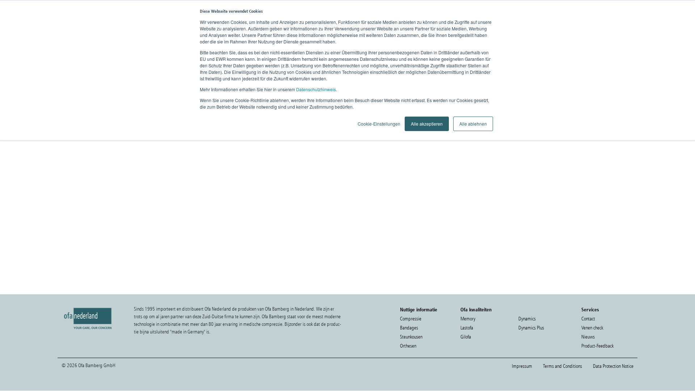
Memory (467, 319)
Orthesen (408, 346)
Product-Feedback (597, 346)
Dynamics (527, 319)
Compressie (410, 319)
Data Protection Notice (613, 366)
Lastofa (466, 328)
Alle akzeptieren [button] (427, 124)
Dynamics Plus (531, 328)
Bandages (409, 328)
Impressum (522, 366)
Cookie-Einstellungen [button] (379, 124)
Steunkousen (411, 337)
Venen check (592, 328)
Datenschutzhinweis (316, 89)
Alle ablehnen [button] (473, 124)
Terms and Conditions (562, 366)
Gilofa (465, 337)
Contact (588, 319)
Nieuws (588, 337)
